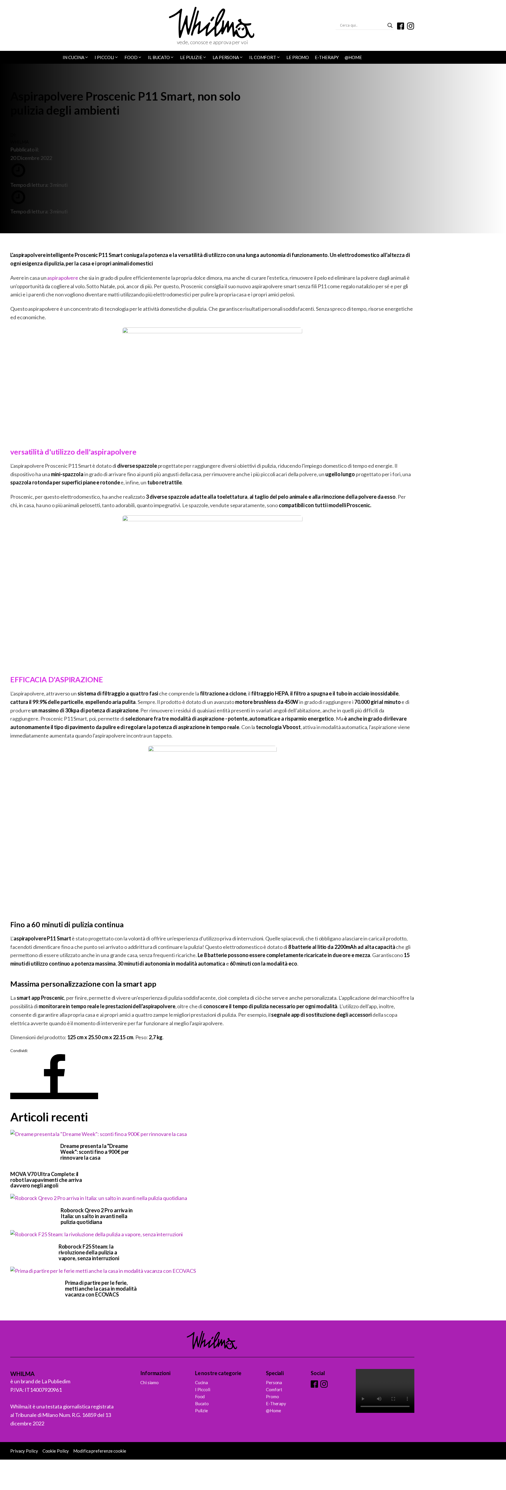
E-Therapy (327, 57)
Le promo (297, 57)
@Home (353, 57)
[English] (21, 26)
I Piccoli (202, 1389)
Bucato (202, 1403)
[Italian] (28, 26)
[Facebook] (54, 1096)
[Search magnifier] (390, 25)
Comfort (274, 1389)
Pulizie (201, 1410)
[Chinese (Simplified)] (13, 26)
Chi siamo (149, 1382)
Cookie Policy (55, 1450)
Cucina (201, 1382)
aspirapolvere (62, 277)
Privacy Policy (24, 1450)
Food (200, 1396)
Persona (274, 1382)
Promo (272, 1396)
